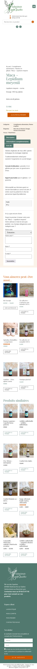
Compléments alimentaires (21, 124)
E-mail (8, 253)
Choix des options (8, 352)
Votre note (9, 229)
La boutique (11, 609)
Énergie (28, 128)
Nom (7, 246)
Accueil (8, 66)
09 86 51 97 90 (24, 591)
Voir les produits (10, 308)
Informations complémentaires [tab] (17, 142)
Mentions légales (13, 667)
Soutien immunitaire (19, 130)
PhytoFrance (11, 132)
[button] (34, 6)
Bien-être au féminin (19, 128)
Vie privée (22, 667)
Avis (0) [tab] (9, 146)
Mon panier (10, 618)
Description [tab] (10, 137)
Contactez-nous (13, 622)
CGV (27, 667)
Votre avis (9, 235)
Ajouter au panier (18, 115)
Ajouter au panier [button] (24, 312)
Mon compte (11, 613)
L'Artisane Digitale (25, 666)
